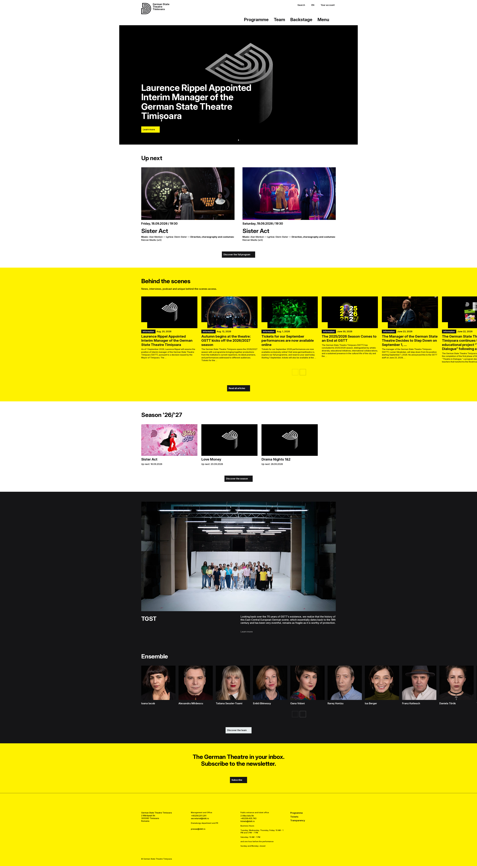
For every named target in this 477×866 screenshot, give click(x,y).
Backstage (301, 19)
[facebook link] (231, 802)
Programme (256, 19)
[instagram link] (238, 802)
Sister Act (154, 230)
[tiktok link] (246, 802)
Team (279, 19)
